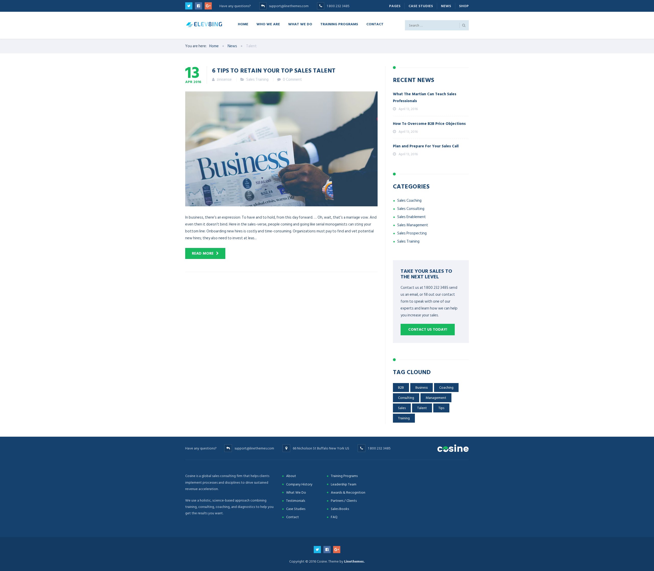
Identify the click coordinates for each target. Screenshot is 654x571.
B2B (401, 387)
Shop (464, 6)
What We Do (296, 492)
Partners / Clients (344, 501)
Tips (441, 408)
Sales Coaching (409, 200)
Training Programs (339, 24)
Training (404, 418)
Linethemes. (354, 561)
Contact (374, 24)
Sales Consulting (410, 209)
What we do (300, 24)
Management (436, 398)
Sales (402, 408)
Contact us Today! (427, 329)
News (446, 6)
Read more (203, 253)
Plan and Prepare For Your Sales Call (426, 146)
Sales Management (412, 225)
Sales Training (257, 79)
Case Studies (420, 6)
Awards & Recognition (348, 492)
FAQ (334, 517)
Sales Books (340, 509)
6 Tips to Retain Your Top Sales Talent (273, 70)
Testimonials (295, 501)
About (291, 476)
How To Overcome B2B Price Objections (429, 124)
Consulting (406, 398)
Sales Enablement (411, 217)
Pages (395, 6)
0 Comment (292, 79)
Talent (422, 408)
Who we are (268, 24)
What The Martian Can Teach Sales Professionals (424, 97)
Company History (299, 484)
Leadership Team (343, 484)
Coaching (446, 387)
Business (421, 387)
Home (243, 24)
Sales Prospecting (412, 233)
